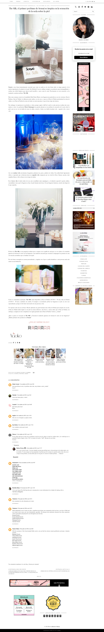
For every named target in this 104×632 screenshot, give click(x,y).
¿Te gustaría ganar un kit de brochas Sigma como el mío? (83, 199)
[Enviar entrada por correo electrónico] (33, 372)
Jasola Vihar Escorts (17, 539)
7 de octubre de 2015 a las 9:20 (27, 384)
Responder (15, 390)
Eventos (16, 373)
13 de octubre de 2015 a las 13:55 (24, 434)
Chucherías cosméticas (84, 277)
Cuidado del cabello (84, 268)
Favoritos (84, 270)
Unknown (14, 499)
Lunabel (14, 404)
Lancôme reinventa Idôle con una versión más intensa (39, 360)
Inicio (39, 576)
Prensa (18, 1)
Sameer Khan (15, 529)
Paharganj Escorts (16, 520)
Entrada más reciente (23, 571)
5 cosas (84, 275)
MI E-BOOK (56, 1)
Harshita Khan (16, 488)
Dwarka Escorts (16, 515)
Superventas (84, 280)
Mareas (14, 434)
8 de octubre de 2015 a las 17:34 (25, 425)
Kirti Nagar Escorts (16, 540)
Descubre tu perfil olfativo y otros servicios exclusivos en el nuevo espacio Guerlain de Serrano (50, 361)
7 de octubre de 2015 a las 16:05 (24, 404)
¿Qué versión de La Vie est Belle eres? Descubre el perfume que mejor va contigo (18, 361)
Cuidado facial (83, 261)
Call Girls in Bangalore (17, 491)
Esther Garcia (15, 384)
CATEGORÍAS (35, 1)
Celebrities (83, 273)
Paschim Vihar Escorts (17, 543)
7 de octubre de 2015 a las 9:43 (24, 395)
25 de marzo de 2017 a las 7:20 (27, 488)
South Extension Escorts (18, 518)
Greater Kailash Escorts (17, 517)
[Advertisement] (85, 317)
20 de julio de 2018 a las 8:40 (26, 528)
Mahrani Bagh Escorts (17, 545)
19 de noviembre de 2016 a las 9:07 (27, 462)
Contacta (26, 1)
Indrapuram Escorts (16, 537)
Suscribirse (84, 57)
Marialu (14, 395)
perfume (21, 373)
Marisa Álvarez (20, 448)
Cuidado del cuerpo (84, 266)
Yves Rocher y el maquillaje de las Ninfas (84, 166)
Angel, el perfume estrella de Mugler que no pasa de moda (61, 360)
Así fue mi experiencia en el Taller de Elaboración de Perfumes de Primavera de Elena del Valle (29, 363)
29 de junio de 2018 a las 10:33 (25, 499)
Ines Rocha (15, 425)
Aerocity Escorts (16, 521)
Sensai (26, 373)
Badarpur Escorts (16, 534)
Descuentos (46, 1)
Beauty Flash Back (83, 282)
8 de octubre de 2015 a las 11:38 (23, 415)
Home (11, 1)
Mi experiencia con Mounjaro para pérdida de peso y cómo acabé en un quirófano (83, 181)
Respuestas (16, 445)
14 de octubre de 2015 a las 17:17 (34, 448)
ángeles (14, 415)
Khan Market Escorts (17, 542)
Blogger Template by (52, 630)
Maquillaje (83, 259)
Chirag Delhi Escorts (17, 535)
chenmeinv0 (15, 462)
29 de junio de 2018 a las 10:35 (25, 508)
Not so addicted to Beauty (54, 626)
